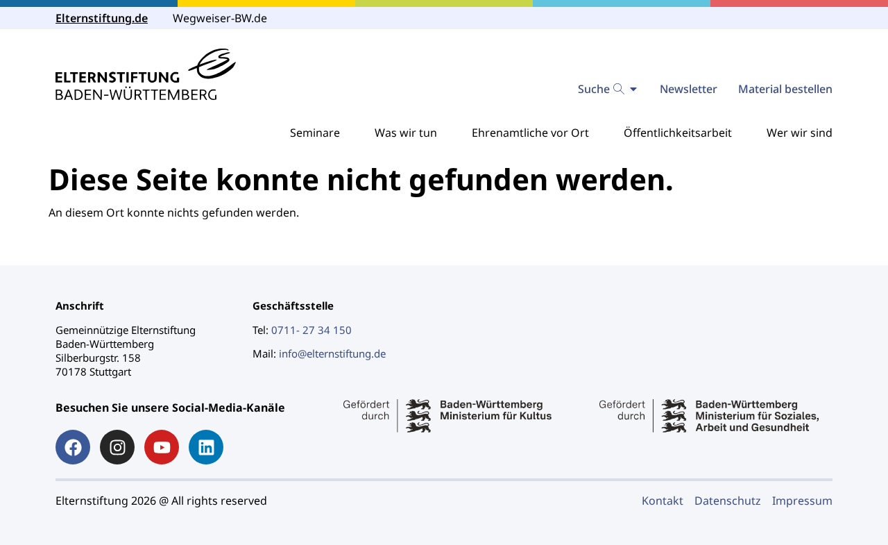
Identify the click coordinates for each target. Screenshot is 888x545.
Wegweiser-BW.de (220, 18)
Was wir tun (406, 132)
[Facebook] (73, 447)
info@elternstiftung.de (332, 353)
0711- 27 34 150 (311, 330)
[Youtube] (161, 447)
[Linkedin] (206, 447)
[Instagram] (117, 447)
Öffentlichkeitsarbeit (678, 132)
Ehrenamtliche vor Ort (530, 132)
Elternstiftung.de (102, 18)
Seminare (315, 132)
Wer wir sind (799, 132)
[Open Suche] (633, 89)
